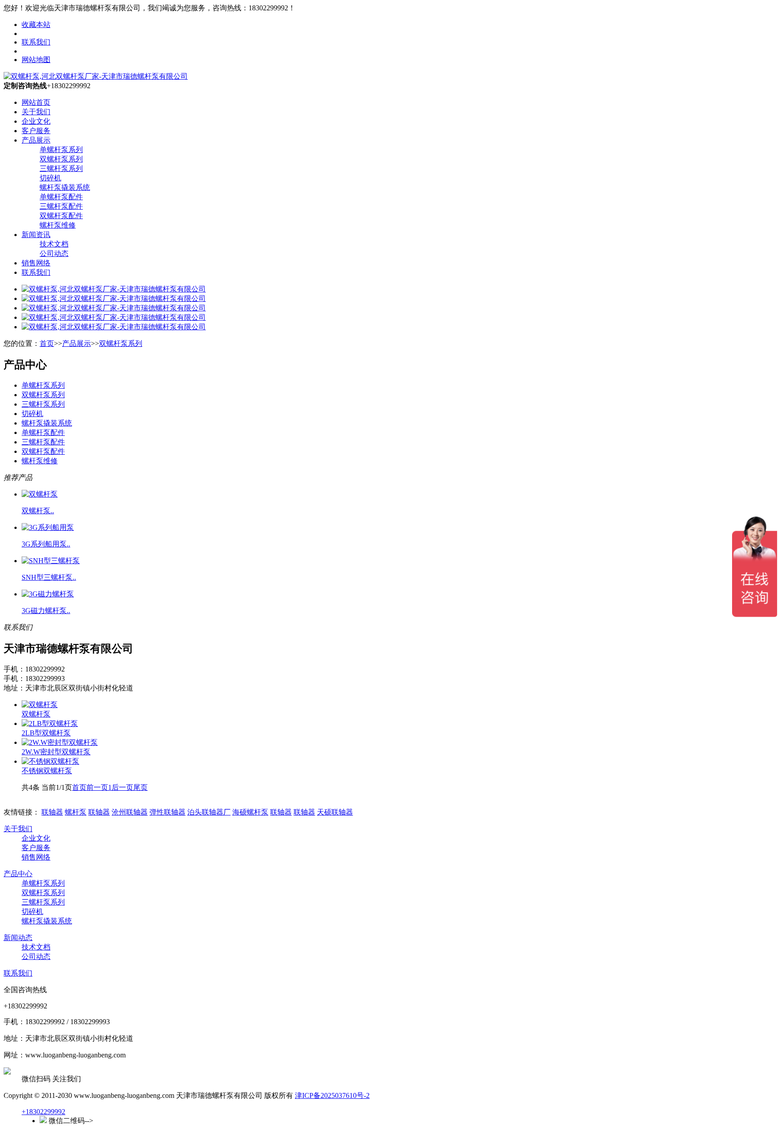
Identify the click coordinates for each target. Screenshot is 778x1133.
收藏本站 (36, 24)
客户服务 (36, 130)
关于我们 (36, 112)
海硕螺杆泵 (250, 812)
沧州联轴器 (130, 812)
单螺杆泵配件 (61, 197)
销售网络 (36, 263)
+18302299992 (43, 1111)
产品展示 (36, 140)
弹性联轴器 (167, 812)
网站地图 (36, 59)
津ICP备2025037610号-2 (332, 1095)
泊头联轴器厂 (209, 812)
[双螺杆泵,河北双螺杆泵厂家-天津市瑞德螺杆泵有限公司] (96, 76)
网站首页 (36, 102)
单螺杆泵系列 (61, 149)
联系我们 (36, 42)
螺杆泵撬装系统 (65, 187)
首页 (47, 343)
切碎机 (50, 178)
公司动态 (54, 253)
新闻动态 (18, 937)
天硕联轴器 (335, 812)
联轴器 (52, 812)
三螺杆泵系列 (61, 168)
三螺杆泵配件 (61, 206)
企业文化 (36, 121)
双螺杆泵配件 (61, 215)
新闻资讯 (36, 234)
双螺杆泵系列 (61, 159)
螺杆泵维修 (58, 225)
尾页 (140, 787)
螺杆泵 (75, 812)
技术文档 (54, 244)
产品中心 (18, 874)
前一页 (97, 787)
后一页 (122, 787)
